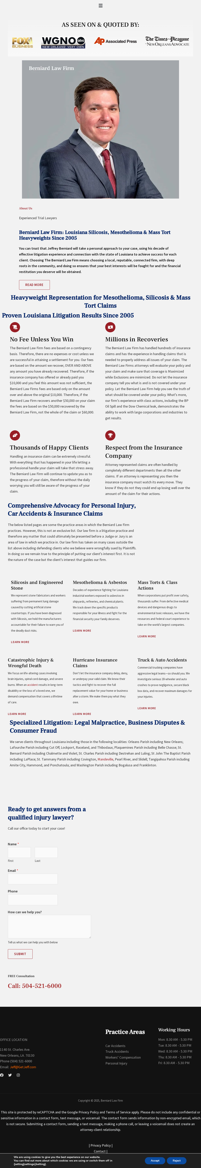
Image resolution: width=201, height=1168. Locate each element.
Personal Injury (116, 1063)
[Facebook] (2, 1075)
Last (37, 861)
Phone (13, 891)
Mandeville (105, 759)
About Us (25, 208)
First (11, 861)
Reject (177, 1161)
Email (13, 870)
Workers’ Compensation (123, 1057)
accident (32, 685)
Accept (155, 1161)
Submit (20, 954)
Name (13, 844)
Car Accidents (115, 1045)
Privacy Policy (100, 1145)
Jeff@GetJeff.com (22, 1067)
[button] (100, 5)
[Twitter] (10, 1075)
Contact (100, 1151)
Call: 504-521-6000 (34, 986)
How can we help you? (25, 912)
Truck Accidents (117, 1051)
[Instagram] (18, 1075)
